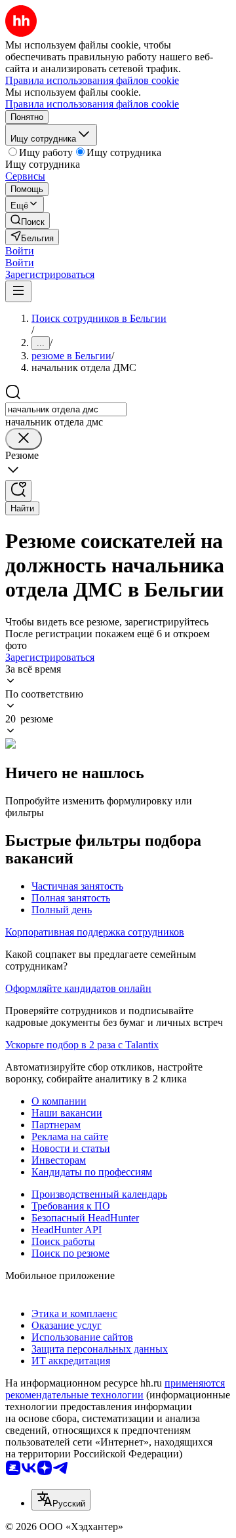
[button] (19, 250)
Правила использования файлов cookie (92, 103)
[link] (27, 220)
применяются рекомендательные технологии (115, 1388)
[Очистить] (23, 439)
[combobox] (66, 409)
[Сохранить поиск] (18, 491)
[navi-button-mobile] (18, 291)
